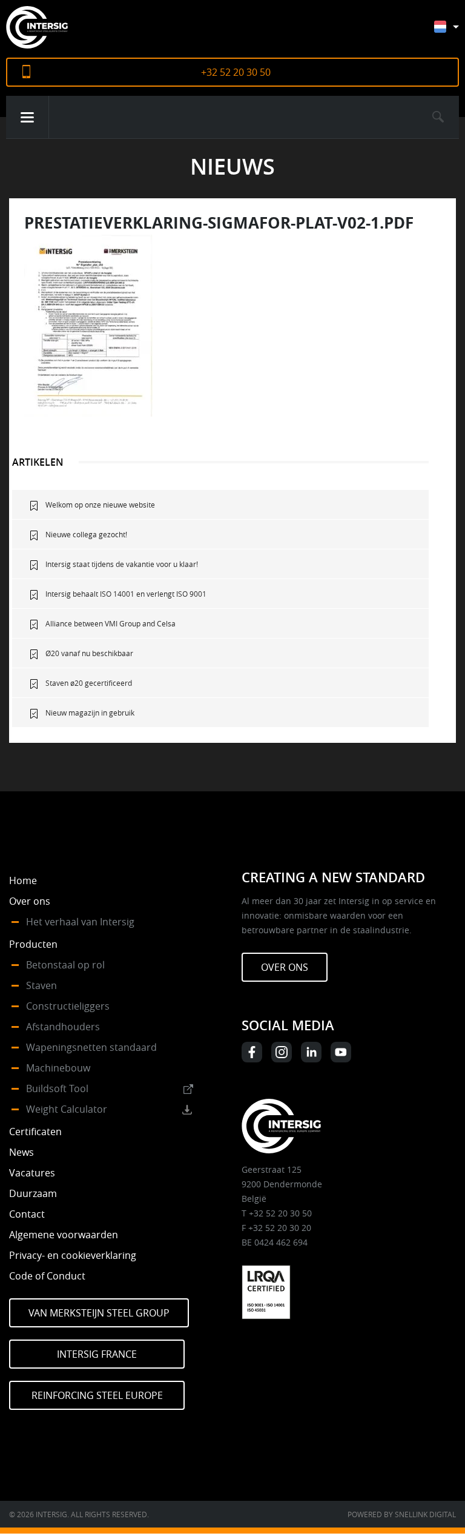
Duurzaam (33, 1193)
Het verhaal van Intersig (80, 921)
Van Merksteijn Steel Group (99, 1313)
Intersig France (97, 1354)
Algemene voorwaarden (63, 1234)
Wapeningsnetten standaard (91, 1047)
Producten (33, 944)
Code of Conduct (47, 1276)
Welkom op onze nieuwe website (100, 504)
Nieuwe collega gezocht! (86, 534)
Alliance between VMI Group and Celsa (110, 623)
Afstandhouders (63, 1026)
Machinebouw (58, 1068)
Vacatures (32, 1172)
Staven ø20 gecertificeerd (88, 683)
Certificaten (35, 1131)
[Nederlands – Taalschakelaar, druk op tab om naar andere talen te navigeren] (455, 32)
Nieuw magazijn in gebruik (89, 712)
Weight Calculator (66, 1109)
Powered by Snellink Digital (402, 1514)
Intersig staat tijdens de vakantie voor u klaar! (121, 564)
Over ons (29, 901)
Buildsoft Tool (57, 1088)
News (21, 1152)
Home (23, 880)
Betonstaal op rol (65, 964)
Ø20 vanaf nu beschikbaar (89, 653)
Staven (41, 985)
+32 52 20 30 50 (236, 72)
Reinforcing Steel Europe (97, 1395)
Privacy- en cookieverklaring (72, 1255)
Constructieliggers (68, 1006)
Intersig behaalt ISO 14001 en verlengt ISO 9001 (125, 594)
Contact (27, 1214)
